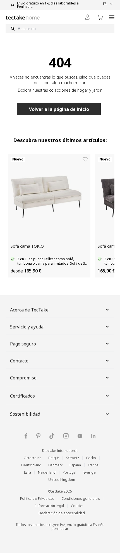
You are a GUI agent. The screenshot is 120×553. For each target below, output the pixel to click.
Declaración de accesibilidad (62, 513)
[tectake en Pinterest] (38, 436)
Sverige (89, 472)
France (93, 465)
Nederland (47, 472)
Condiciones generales (80, 498)
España (75, 465)
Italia (27, 472)
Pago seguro (23, 344)
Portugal (69, 472)
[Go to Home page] (23, 17)
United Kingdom (61, 479)
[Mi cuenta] (87, 17)
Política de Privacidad (37, 498)
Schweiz (72, 457)
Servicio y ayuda (27, 327)
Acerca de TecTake (29, 310)
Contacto (19, 361)
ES (105, 4)
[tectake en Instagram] (66, 435)
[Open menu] (111, 17)
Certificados (22, 396)
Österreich (32, 457)
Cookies (77, 505)
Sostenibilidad (25, 414)
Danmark (55, 465)
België (53, 457)
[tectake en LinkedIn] (93, 436)
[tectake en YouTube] (80, 436)
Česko (91, 457)
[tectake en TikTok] (51, 436)
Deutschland (31, 465)
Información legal (49, 505)
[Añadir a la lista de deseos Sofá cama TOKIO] (85, 159)
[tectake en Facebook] (26, 435)
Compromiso (23, 378)
